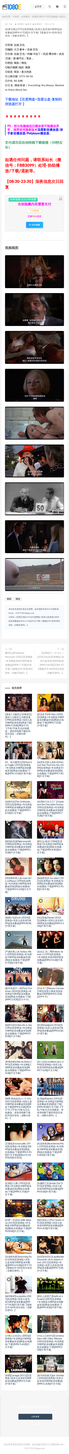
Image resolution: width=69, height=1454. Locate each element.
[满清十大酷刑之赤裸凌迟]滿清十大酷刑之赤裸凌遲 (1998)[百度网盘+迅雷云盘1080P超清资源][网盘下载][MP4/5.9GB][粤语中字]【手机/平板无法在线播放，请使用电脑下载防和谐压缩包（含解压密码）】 (18, 725)
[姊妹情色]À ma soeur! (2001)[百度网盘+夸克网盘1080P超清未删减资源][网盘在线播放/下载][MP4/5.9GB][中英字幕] (50, 884)
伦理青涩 (25, 17)
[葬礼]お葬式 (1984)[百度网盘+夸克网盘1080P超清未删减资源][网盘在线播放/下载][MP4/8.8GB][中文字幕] (50, 847)
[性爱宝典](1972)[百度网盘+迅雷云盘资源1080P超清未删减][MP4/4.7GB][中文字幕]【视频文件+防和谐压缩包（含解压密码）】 (34, 621)
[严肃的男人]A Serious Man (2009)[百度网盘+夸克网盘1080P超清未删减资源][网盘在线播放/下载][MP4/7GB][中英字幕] (18, 957)
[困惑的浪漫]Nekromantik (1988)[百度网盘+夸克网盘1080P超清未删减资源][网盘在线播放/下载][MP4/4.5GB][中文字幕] (18, 847)
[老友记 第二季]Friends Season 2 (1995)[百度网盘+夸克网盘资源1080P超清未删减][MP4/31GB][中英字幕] (50, 957)
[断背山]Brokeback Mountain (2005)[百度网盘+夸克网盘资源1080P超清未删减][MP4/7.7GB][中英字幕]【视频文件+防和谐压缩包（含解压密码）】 (19, 663)
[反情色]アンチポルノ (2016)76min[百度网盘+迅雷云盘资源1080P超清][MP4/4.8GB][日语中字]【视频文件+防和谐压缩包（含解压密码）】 (50, 663)
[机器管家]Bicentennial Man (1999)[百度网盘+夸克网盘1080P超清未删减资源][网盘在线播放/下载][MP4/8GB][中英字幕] (50, 1149)
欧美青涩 (38, 24)
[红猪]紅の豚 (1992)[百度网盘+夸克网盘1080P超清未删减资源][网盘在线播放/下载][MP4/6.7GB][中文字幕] (18, 1189)
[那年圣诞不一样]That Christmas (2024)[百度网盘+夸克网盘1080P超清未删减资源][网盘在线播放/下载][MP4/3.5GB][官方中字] (18, 994)
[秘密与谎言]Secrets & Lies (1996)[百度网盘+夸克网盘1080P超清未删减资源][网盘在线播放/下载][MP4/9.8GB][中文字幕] (18, 1031)
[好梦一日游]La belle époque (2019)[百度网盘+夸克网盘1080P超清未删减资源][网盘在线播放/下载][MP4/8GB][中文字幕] (18, 1225)
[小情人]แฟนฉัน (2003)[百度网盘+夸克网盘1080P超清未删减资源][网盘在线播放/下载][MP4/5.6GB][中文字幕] (18, 1341)
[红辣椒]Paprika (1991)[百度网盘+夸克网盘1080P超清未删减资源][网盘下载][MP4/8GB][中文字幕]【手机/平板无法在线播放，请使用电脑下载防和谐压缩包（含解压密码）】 (50, 1107)
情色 (18, 599)
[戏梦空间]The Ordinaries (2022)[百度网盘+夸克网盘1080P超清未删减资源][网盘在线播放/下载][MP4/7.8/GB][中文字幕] (18, 807)
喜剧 (9, 599)
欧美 (29, 24)
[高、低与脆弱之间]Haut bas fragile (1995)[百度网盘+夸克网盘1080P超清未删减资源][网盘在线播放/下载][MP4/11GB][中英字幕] (18, 768)
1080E (16, 17)
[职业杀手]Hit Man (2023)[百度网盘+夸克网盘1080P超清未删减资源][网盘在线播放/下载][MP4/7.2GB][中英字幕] (50, 720)
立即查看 (35, 1417)
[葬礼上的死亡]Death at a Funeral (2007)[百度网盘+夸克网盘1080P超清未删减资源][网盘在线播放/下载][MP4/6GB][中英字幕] (50, 1302)
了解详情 (35, 1424)
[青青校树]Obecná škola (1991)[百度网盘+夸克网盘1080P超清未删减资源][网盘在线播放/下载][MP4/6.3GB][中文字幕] (18, 1067)
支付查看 (35, 225)
